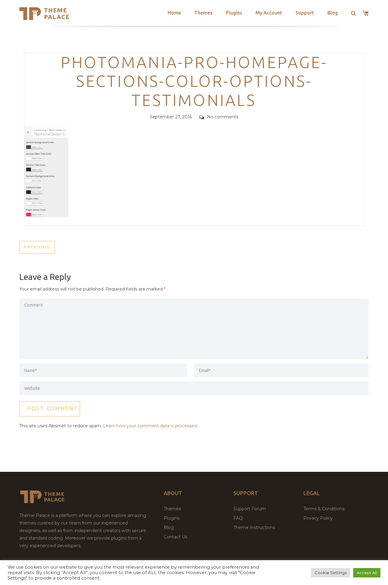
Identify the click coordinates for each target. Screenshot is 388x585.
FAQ (238, 518)
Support (305, 12)
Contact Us (175, 537)
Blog (332, 12)
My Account (269, 12)
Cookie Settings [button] (330, 572)
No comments (222, 117)
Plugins (234, 12)
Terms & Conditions (323, 508)
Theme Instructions (254, 527)
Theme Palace (57, 13)
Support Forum (249, 508)
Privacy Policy (318, 518)
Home (174, 12)
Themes (203, 12)
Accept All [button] (367, 572)
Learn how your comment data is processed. (150, 426)
